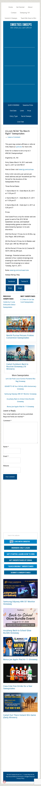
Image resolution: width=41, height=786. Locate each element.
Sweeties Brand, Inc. (16, 774)
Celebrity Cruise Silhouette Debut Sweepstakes (9, 304)
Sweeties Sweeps (21, 25)
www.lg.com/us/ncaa (26, 169)
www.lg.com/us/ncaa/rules (19, 270)
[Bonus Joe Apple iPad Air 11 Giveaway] (20, 647)
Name (6, 447)
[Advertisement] (20, 508)
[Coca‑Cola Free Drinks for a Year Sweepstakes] (20, 674)
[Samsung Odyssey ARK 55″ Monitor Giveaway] (20, 589)
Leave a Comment (14, 137)
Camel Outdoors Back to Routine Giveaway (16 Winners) (17, 366)
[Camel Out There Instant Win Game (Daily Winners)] (20, 703)
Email (6, 456)
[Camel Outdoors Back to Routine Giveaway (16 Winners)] (20, 353)
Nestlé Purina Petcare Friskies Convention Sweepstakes (20, 336)
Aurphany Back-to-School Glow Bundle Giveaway (17, 631)
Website (6, 466)
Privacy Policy (20, 778)
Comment (7, 421)
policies (19, 147)
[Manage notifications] (4, 781)
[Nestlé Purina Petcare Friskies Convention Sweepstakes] (20, 324)
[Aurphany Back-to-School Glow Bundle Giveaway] (20, 618)
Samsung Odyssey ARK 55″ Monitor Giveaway (20, 394)
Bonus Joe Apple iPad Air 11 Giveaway (20, 407)
